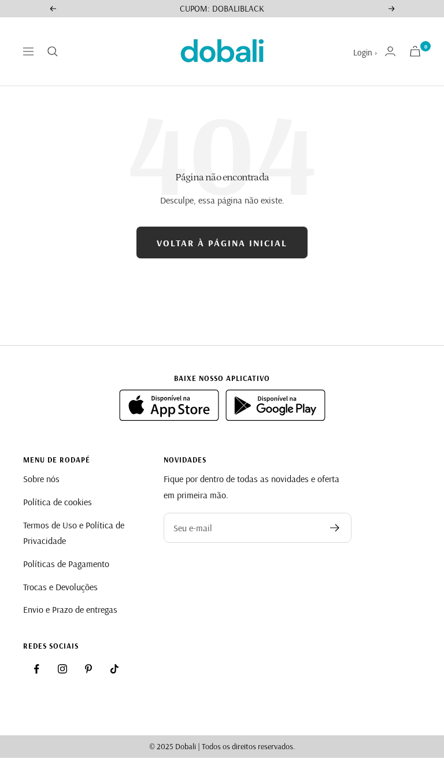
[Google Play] (275, 417)
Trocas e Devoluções (60, 587)
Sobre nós (41, 478)
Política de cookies (57, 502)
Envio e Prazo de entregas (70, 609)
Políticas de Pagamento (66, 563)
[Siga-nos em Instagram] (62, 668)
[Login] (390, 51)
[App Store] (171, 417)
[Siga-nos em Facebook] (36, 668)
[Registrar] (335, 528)
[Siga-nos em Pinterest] (88, 668)
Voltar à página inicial (222, 243)
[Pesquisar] (52, 51)
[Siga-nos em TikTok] (114, 668)
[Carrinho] (415, 51)
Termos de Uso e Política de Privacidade (73, 533)
